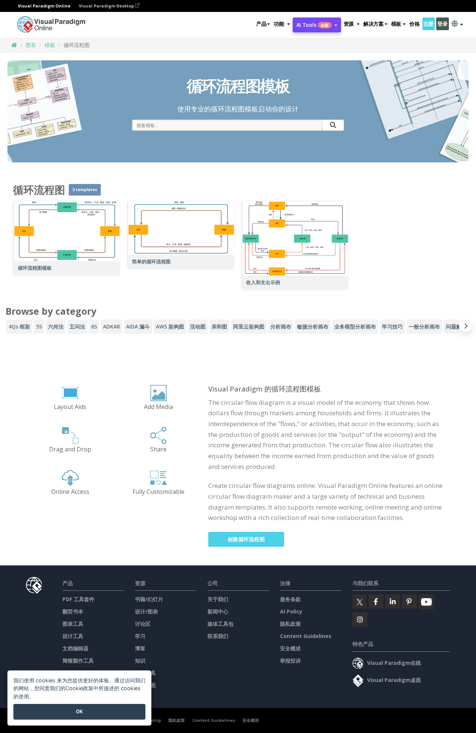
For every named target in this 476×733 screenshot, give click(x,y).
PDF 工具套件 (78, 599)
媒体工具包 (221, 623)
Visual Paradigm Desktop (107, 6)
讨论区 (143, 623)
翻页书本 (72, 611)
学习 (140, 636)
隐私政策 (290, 623)
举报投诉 (290, 660)
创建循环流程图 (246, 539)
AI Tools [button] (312, 24)
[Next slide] (465, 328)
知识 (140, 660)
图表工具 (72, 623)
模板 (50, 44)
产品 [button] (261, 23)
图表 (31, 44)
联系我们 (218, 636)
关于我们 (218, 599)
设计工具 (72, 636)
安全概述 (290, 648)
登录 (442, 23)
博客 (140, 648)
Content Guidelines (305, 636)
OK (79, 711)
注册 (429, 23)
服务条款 (290, 599)
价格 (414, 23)
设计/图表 (146, 611)
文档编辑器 (75, 648)
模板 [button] (396, 23)
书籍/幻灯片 (149, 599)
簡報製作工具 (78, 660)
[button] (282, 24)
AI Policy (291, 611)
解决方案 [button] (373, 23)
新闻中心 (218, 611)
